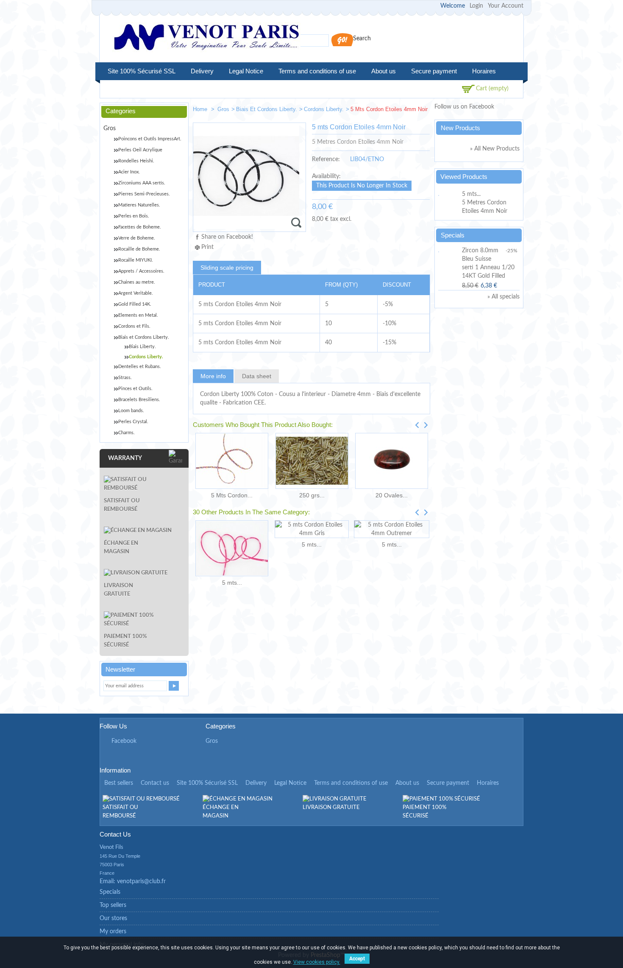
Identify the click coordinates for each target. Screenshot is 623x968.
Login (476, 6)
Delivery (202, 71)
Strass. (125, 377)
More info (213, 376)
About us (383, 71)
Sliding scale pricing (226, 267)
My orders (113, 932)
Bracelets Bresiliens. (139, 399)
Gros (223, 109)
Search (362, 39)
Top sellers (113, 905)
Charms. (126, 432)
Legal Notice (246, 71)
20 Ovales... (391, 495)
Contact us (155, 783)
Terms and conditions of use (317, 71)
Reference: (326, 159)
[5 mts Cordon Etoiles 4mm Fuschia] (231, 548)
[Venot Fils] (206, 38)
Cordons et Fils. (134, 326)
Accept (357, 959)
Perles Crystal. (133, 421)
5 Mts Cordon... (232, 495)
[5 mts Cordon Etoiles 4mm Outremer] (391, 529)
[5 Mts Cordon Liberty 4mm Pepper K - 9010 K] (231, 461)
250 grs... (312, 495)
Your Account (505, 6)
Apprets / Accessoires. (141, 271)
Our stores (113, 918)
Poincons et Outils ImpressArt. (149, 139)
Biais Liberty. (142, 346)
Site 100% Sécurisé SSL (141, 71)
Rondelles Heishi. (136, 161)
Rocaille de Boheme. (139, 249)
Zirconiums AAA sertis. (141, 183)
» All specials (503, 297)
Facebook (123, 741)
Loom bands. (131, 410)
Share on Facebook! (227, 237)
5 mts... (232, 582)
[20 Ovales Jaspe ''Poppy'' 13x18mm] (391, 461)
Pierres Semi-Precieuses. (144, 194)
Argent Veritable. (135, 293)
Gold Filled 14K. (134, 304)
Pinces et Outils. (135, 388)
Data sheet (256, 376)
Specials (452, 235)
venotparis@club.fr (141, 881)
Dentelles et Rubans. (139, 366)
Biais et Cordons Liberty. (266, 109)
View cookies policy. (316, 962)
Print (207, 247)
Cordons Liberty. (324, 109)
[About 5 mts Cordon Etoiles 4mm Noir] (448, 194)
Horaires (484, 71)
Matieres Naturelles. (139, 205)
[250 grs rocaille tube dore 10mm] (312, 461)
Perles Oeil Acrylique (140, 150)
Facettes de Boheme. (139, 227)
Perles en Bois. (133, 216)
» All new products (495, 149)
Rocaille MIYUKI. (135, 260)
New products (460, 127)
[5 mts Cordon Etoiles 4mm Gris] (312, 529)
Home (201, 109)
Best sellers (118, 783)
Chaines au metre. (136, 282)
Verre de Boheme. (136, 238)
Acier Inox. (129, 172)
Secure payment (434, 71)
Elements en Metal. (138, 315)
